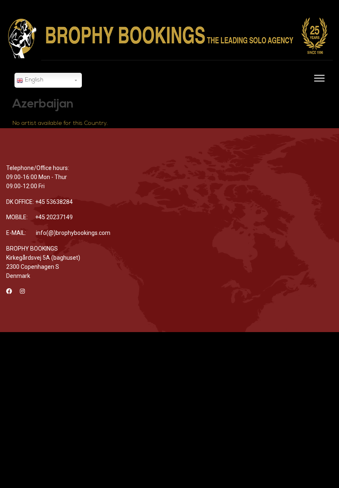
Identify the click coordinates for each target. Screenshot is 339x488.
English (33, 80)
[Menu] (318, 83)
